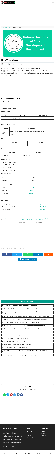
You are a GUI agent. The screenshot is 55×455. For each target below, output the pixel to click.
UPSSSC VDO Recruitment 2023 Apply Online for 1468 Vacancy (26, 218)
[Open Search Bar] (49, 2)
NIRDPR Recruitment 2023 (20, 250)
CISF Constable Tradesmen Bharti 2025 (13, 332)
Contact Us (43, 435)
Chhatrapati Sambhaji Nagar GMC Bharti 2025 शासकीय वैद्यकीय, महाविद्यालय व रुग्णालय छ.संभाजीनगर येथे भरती (27, 319)
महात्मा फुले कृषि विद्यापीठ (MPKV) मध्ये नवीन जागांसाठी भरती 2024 (17, 338)
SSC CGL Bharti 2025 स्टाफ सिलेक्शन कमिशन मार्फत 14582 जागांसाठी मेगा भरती (20, 309)
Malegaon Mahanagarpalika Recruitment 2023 (42, 218)
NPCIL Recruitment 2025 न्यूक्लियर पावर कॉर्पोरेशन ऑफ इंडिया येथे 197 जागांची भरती (21, 322)
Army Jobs (29, 435)
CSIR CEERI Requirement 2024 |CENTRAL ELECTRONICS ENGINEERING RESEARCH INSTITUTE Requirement (26, 351)
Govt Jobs (7, 27)
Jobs (16, 453)
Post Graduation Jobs (18, 248)
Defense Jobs (30, 437)
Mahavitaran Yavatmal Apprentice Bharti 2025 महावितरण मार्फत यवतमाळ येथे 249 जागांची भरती (24, 329)
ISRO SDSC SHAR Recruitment (18, 197)
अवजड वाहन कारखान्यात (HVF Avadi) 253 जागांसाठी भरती (15, 341)
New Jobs (10, 248)
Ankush (6, 64)
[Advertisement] (27, 16)
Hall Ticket (27, 453)
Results (38, 453)
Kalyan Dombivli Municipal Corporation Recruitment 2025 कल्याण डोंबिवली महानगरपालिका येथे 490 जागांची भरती (27, 312)
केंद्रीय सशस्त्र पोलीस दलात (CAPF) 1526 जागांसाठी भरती (15, 347)
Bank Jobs (29, 433)
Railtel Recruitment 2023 (7, 218)
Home (3, 27)
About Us (43, 431)
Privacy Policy (44, 437)
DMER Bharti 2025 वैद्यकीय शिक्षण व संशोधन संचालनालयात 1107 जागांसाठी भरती (20, 305)
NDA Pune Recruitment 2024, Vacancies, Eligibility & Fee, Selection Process (22, 355)
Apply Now (30, 190)
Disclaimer (43, 433)
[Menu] (53, 2)
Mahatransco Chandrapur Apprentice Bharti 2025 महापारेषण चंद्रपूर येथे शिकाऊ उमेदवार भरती (24, 325)
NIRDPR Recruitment (8, 250)
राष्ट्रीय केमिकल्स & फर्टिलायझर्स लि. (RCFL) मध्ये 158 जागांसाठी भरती (17, 335)
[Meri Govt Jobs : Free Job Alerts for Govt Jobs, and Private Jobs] (8, 2)
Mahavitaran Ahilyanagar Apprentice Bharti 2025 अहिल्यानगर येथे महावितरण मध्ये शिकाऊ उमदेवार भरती (26, 316)
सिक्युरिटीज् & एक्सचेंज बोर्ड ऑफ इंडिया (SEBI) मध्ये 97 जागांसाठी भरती (17, 344)
